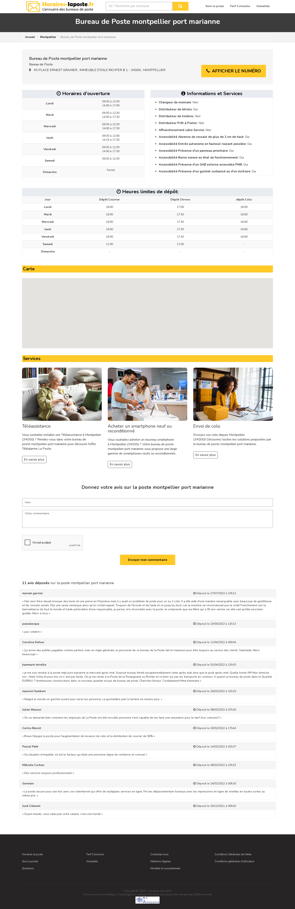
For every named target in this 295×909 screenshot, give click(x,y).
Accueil (30, 37)
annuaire (143, 894)
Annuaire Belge (106, 894)
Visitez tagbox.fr (126, 894)
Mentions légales (161, 861)
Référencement (203, 894)
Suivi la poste (30, 861)
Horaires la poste (32, 854)
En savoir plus (34, 460)
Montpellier (47, 37)
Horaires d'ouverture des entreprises (170, 894)
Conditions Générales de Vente (233, 854)
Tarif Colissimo (95, 854)
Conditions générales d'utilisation (234, 861)
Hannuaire (89, 894)
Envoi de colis (206, 426)
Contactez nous (160, 854)
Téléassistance (36, 426)
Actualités (92, 861)
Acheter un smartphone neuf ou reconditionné (140, 428)
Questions (28, 868)
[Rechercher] (180, 6)
